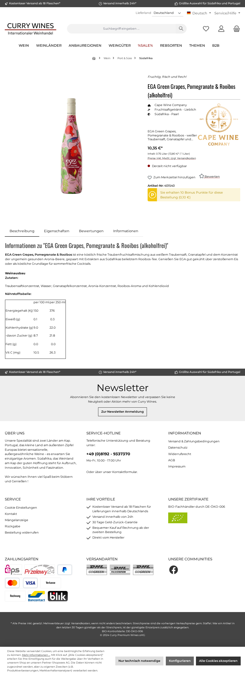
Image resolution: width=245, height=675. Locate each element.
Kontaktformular (124, 472)
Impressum (176, 466)
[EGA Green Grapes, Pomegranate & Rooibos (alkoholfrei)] (71, 146)
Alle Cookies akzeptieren (218, 661)
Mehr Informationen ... (36, 655)
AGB (171, 460)
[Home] (94, 58)
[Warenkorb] (235, 29)
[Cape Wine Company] (218, 124)
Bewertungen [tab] (91, 231)
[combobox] (121, 29)
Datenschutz (177, 447)
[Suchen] (181, 29)
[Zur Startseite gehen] (30, 29)
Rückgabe (12, 526)
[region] (71, 146)
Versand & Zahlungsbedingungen (194, 441)
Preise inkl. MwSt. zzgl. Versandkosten (172, 158)
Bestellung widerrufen (22, 532)
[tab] (22, 231)
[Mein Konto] (221, 29)
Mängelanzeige (16, 520)
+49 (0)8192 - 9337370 (108, 453)
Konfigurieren (180, 661)
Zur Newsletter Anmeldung (122, 411)
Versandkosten (80, 623)
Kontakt (11, 514)
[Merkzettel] (206, 29)
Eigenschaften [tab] (56, 231)
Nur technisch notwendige (139, 661)
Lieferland (143, 13)
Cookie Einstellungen (21, 507)
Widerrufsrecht (179, 454)
